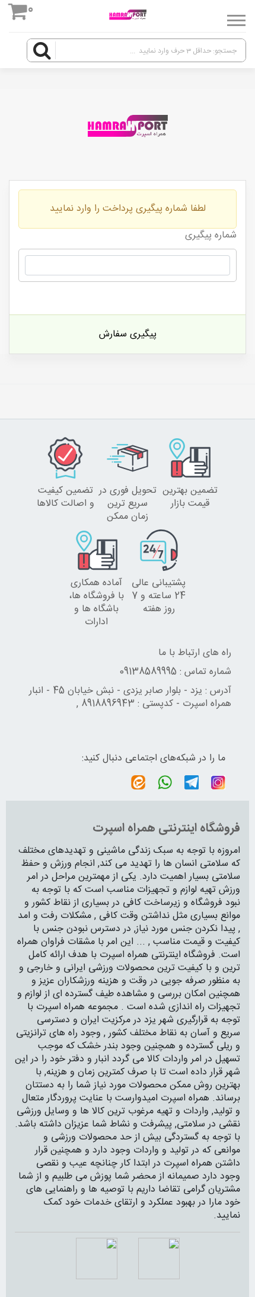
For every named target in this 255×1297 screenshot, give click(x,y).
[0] (18, 14)
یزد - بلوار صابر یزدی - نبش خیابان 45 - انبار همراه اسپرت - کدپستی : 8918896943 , (130, 697)
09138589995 (148, 672)
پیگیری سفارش (128, 334)
